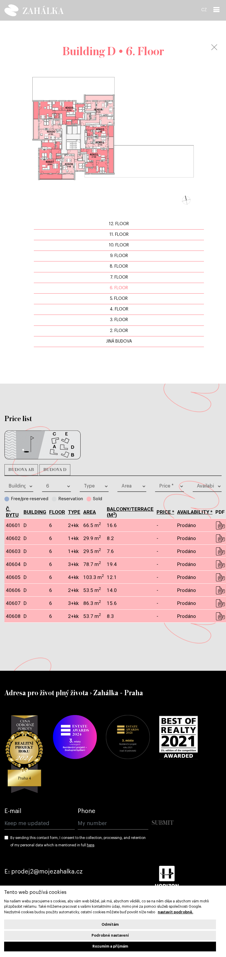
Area (89, 512)
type (74, 512)
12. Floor (119, 224)
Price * (165, 512)
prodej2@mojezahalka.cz (47, 872)
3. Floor (119, 320)
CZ (204, 10)
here (90, 845)
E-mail (12, 811)
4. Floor (119, 309)
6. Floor (119, 288)
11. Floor (119, 235)
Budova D (55, 469)
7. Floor (119, 277)
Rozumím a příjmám (110, 946)
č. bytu (12, 512)
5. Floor (119, 299)
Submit (163, 823)
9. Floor (119, 256)
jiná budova (119, 341)
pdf (220, 525)
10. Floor (119, 245)
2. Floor (119, 331)
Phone (86, 811)
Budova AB (21, 469)
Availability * (194, 512)
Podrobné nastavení (110, 935)
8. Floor (119, 266)
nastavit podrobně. (175, 912)
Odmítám (110, 924)
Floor (57, 512)
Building (35, 512)
